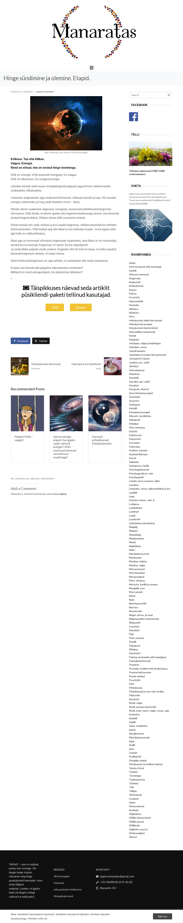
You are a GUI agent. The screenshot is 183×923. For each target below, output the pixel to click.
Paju (131, 634)
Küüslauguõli (136, 477)
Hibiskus (134, 308)
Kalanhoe (134, 373)
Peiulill (132, 641)
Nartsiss (133, 607)
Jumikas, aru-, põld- (139, 362)
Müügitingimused (63, 896)
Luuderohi (134, 519)
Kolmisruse (135, 435)
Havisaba (134, 304)
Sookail (133, 752)
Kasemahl (134, 396)
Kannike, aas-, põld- (139, 381)
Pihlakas (133, 649)
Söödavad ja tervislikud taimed (146, 764)
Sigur (132, 741)
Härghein (134, 339)
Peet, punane (136, 637)
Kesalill (133, 408)
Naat (131, 599)
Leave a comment (44, 91)
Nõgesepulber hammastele (144, 618)
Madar (132, 542)
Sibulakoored (136, 733)
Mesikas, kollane (138, 561)
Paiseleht (134, 630)
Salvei (132, 729)
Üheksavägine (137, 833)
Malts (132, 549)
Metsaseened (137, 569)
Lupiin (132, 515)
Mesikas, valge (137, 565)
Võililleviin (134, 825)
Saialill (132, 722)
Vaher (132, 802)
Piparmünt (135, 653)
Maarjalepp (135, 534)
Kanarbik (134, 377)
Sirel (131, 748)
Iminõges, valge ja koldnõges (145, 343)
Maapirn (133, 530)
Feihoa (132, 293)
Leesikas (134, 484)
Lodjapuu (134, 504)
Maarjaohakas (136, 538)
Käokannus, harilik (139, 465)
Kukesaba (134, 446)
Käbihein (134, 461)
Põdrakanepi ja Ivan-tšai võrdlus (146, 691)
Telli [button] (54, 307)
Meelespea (135, 557)
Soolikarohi (135, 756)
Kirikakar (134, 423)
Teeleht (133, 771)
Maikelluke (135, 546)
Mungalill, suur (137, 588)
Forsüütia (134, 297)
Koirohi (133, 431)
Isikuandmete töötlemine (67, 889)
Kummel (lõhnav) (138, 454)
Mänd (132, 595)
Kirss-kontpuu (137, 427)
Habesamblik (136, 301)
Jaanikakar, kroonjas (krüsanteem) (147, 354)
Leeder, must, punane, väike (144, 480)
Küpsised (59, 882)
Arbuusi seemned (139, 274)
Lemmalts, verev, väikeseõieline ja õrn (149, 488)
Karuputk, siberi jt (139, 389)
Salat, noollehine (138, 725)
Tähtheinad (135, 794)
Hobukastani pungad (140, 324)
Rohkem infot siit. (38, 918)
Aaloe (132, 262)
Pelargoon (134, 645)
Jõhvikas (134, 366)
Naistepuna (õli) (137, 603)
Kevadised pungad (139, 412)
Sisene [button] (81, 307)
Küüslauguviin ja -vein (141, 473)
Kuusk (132, 458)
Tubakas (134, 783)
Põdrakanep (135, 687)
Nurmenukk (135, 611)
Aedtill (132, 270)
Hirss (132, 316)
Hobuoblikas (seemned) (142, 331)
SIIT (145, 203)
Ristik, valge (135, 702)
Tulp (131, 787)
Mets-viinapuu (137, 580)
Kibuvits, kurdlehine (140, 415)
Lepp (132, 496)
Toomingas (135, 775)
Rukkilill (133, 718)
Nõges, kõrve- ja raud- (141, 615)
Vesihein (134, 810)
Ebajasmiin (135, 282)
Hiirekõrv (134, 312)
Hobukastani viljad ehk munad (145, 320)
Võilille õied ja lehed (140, 817)
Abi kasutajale (62, 876)
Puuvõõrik (134, 680)
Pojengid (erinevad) (139, 660)
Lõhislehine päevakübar (142, 523)
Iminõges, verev (138, 347)
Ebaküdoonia (136, 285)
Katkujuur (134, 404)
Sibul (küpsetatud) (139, 737)
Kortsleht (134, 442)
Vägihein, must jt (138, 829)
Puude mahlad (137, 676)
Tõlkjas (133, 790)
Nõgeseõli (134, 622)
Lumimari (134, 511)
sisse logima (59, 493)
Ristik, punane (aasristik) (142, 706)
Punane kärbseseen (140, 672)
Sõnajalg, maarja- (138, 760)
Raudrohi (134, 699)
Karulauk (134, 385)
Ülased (133, 836)
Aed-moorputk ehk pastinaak (145, 266)
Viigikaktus (135, 813)
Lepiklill (133, 492)
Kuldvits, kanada (138, 450)
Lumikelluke (135, 507)
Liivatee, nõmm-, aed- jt (142, 500)
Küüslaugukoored (139, 469)
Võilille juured (136, 821)
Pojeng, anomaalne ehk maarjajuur (148, 657)
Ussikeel (134, 798)
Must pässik (135, 591)
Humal (132, 335)
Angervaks (135, 278)
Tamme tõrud (136, 768)
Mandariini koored (139, 553)
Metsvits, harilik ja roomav (143, 584)
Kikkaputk (134, 419)
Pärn (131, 683)
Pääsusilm (134, 695)
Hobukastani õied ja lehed (143, 327)
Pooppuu (134, 664)
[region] (91, 916)
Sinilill (132, 744)
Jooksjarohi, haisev (139, 358)
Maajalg (133, 526)
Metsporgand (136, 576)
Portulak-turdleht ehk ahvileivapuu (148, 668)
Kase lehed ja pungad (141, 393)
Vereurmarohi (136, 806)
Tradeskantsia (137, 779)
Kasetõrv (134, 400)
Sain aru (162, 916)
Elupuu (133, 289)
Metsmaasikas (137, 572)
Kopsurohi (135, 438)
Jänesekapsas (137, 370)
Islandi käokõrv (137, 350)
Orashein (134, 626)
